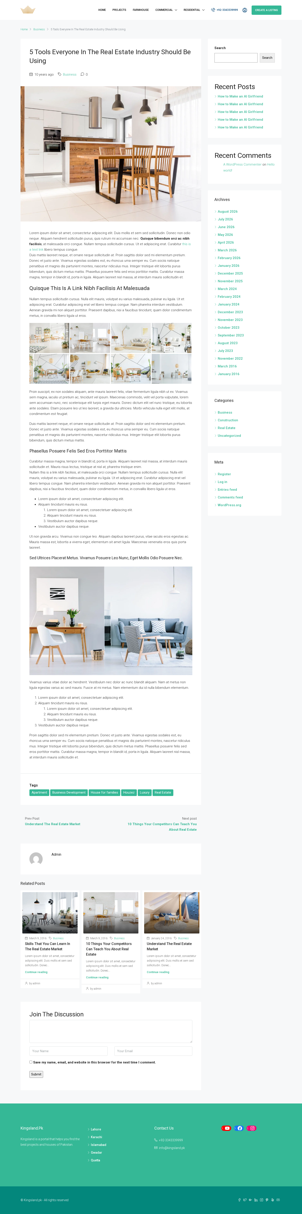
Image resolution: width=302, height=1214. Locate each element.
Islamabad (98, 1145)
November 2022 (230, 359)
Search (220, 48)
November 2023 (230, 320)
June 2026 (226, 227)
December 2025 (230, 273)
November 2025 (230, 281)
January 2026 (228, 266)
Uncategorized (229, 436)
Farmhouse (141, 9)
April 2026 (226, 242)
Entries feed (227, 490)
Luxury (144, 792)
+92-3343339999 (227, 9)
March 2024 (227, 289)
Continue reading (36, 972)
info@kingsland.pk (172, 1148)
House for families (104, 792)
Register (224, 474)
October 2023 (228, 328)
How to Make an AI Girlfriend (240, 96)
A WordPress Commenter (242, 164)
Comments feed (230, 497)
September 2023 (231, 335)
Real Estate (163, 792)
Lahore (96, 1129)
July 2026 (225, 219)
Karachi (96, 1137)
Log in (222, 482)
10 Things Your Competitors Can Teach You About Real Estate (109, 949)
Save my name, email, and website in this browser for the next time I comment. (94, 1062)
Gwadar (96, 1152)
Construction (228, 420)
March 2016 (227, 366)
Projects (119, 9)
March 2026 (227, 250)
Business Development (69, 792)
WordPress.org (229, 505)
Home (102, 9)
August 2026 (228, 212)
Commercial (164, 9)
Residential (192, 9)
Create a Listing (266, 10)
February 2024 (229, 297)
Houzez (129, 792)
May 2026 (225, 235)
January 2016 (228, 374)
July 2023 (225, 351)
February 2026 (229, 258)
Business (39, 29)
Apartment (39, 792)
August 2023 (228, 343)
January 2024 (228, 304)
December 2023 (230, 312)
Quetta (95, 1160)
